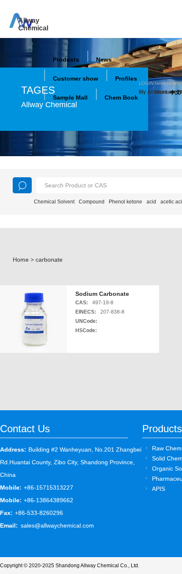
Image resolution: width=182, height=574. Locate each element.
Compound (92, 202)
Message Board (162, 92)
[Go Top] (159, 503)
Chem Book (121, 97)
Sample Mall (70, 97)
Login (146, 83)
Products (66, 59)
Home (21, 259)
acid (151, 202)
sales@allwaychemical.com (57, 525)
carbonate (49, 259)
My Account (146, 92)
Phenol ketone (125, 202)
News (104, 59)
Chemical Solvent (54, 202)
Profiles (126, 78)
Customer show (75, 78)
